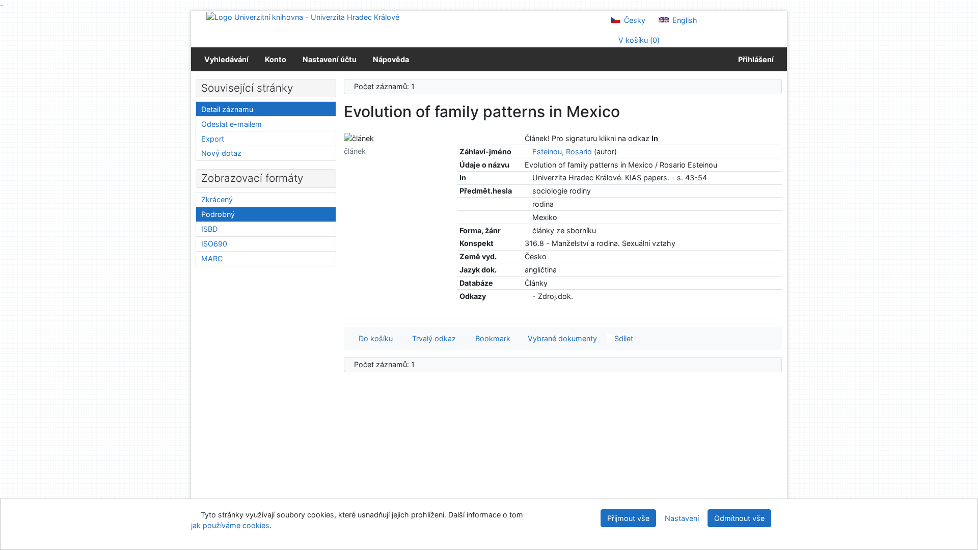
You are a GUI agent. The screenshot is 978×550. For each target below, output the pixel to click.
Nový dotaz (221, 153)
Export (212, 138)
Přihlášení (754, 59)
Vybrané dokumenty (561, 338)
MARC (212, 258)
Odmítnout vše (739, 518)
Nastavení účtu (330, 59)
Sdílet (622, 338)
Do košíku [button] (374, 338)
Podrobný (218, 214)
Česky (633, 20)
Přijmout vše (628, 518)
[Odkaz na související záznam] (527, 151)
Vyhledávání (226, 59)
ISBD (209, 229)
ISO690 (214, 243)
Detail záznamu (227, 109)
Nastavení (682, 518)
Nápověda (391, 59)
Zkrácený (217, 199)
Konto (275, 59)
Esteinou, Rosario (562, 151)
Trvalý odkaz (432, 338)
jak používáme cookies (230, 525)
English (683, 20)
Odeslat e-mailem (231, 124)
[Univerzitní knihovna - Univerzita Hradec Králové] (302, 16)
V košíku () (638, 40)
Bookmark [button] (490, 338)
